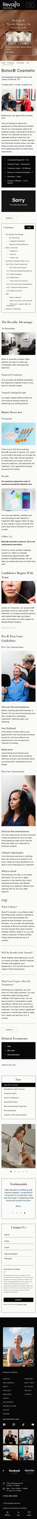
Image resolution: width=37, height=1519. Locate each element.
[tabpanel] (18, 1146)
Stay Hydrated (14, 274)
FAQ (6, 294)
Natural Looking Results (17, 244)
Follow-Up (12, 258)
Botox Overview (11, 248)
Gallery (6, 1410)
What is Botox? (14, 297)
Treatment (12, 251)
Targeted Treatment (16, 241)
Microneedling (10, 1110)
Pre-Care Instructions (17, 267)
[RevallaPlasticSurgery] (4, 1424)
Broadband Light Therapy (14, 1089)
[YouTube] (33, 1424)
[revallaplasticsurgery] (14, 1424)
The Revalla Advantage (13, 234)
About (5, 1387)
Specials (27, 1390)
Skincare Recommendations (19, 271)
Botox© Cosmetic (11, 1085)
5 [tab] (26, 1171)
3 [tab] (18, 1171)
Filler (9, 1046)
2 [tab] (14, 1171)
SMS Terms (7, 1290)
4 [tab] (22, 1171)
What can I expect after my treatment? (19, 305)
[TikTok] (23, 1424)
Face (27, 63)
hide (29, 227)
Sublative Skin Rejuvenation (15, 1115)
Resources (7, 1394)
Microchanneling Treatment (15, 1106)
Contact (28, 1394)
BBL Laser (11, 1050)
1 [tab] (10, 1171)
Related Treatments (12, 309)
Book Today (29, 1383)
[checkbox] (18, 1270)
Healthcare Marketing (10, 1508)
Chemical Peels (10, 1093)
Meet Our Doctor (8, 628)
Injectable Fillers (11, 1102)
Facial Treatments (11, 1098)
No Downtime (13, 238)
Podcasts (7, 1390)
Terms (25, 1304)
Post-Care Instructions (17, 281)
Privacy (20, 1304)
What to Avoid (14, 291)
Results (11, 254)
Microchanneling (13, 1054)
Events (6, 1398)
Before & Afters (9, 1406)
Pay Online (28, 1387)
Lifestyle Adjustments (17, 287)
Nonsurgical (20, 63)
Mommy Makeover (18, 1163)
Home (3, 63)
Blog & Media (8, 1402)
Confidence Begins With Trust (16, 261)
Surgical (6, 1379)
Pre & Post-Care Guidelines (15, 264)
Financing (28, 1379)
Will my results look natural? (19, 301)
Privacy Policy (26, 1288)
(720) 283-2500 (10, 1496)
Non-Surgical (8, 1383)
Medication (13, 277)
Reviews (6, 1414)
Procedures (10, 63)
